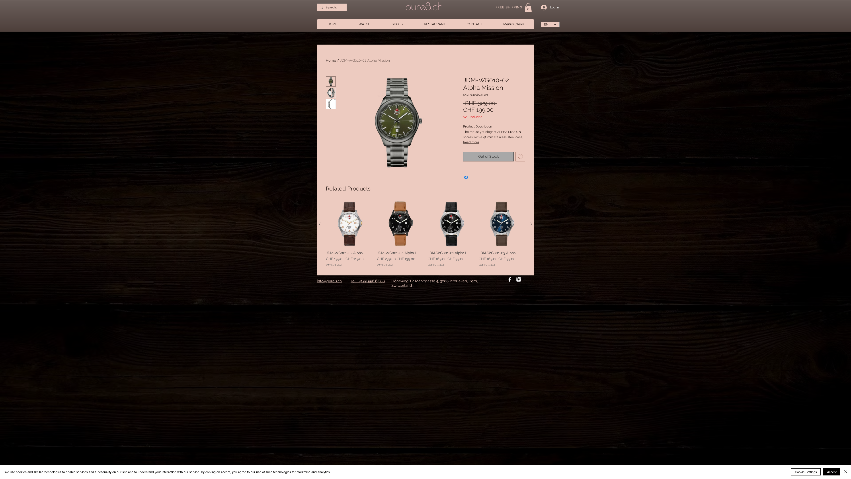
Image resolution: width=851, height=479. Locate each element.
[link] (528, 7)
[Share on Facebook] (466, 177)
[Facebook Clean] (509, 279)
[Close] (845, 471)
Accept (832, 472)
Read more (471, 142)
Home (331, 60)
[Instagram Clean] (518, 279)
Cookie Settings (806, 472)
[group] (425, 236)
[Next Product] (531, 223)
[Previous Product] (319, 223)
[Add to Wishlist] (520, 156)
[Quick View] (349, 224)
